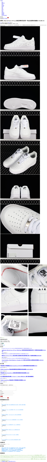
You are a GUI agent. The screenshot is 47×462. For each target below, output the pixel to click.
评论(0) (9, 22)
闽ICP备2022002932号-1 (13, 461)
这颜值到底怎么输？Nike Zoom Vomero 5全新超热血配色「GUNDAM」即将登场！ (12, 419)
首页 (2, 2)
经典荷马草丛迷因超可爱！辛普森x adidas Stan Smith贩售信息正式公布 (11, 429)
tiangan (1, 22)
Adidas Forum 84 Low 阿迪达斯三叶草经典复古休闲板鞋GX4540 (13, 380)
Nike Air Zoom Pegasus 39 (36, 457)
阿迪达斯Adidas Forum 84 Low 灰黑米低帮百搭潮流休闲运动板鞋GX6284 (15, 372)
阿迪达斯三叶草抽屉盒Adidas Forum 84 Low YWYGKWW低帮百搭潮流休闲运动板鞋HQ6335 (19, 365)
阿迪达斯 (3, 5)
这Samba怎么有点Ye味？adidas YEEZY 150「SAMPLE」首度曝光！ (10, 434)
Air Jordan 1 (38, 455)
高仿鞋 (8, 460)
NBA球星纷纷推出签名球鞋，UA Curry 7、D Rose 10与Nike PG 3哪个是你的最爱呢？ (17, 376)
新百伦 (3, 6)
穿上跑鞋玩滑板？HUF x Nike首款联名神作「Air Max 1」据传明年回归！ (11, 424)
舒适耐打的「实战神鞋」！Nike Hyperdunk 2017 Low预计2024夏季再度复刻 (11, 414)
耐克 (42, 459)
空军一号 (3, 337)
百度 (8, 461)
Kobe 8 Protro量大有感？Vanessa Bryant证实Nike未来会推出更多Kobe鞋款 (11, 439)
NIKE (1, 456)
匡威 (2, 7)
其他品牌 (3, 12)
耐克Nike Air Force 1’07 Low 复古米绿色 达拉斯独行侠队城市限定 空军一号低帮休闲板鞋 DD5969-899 (21, 355)
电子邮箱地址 (2, 393)
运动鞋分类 (1, 444)
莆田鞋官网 (3, 461)
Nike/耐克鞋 (5, 18)
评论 (1, 390)
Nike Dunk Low (43, 457)
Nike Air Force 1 (8, 456)
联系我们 (3, 14)
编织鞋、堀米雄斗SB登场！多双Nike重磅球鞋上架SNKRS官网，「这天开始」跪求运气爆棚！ (14, 404)
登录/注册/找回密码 (4, 15)
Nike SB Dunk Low (4, 459)
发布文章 (3, 13)
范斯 (2, 8)
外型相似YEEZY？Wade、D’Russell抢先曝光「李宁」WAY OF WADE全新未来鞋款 (12, 409)
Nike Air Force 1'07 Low (38, 456)
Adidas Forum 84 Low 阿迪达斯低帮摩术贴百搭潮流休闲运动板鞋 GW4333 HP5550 (17, 369)
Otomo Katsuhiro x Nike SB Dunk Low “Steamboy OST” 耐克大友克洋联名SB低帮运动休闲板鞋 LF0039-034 (22, 360)
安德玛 (3, 9)
